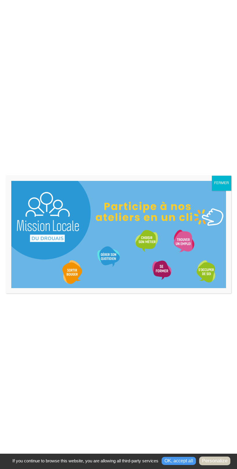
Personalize (214, 461)
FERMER (221, 183)
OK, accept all (178, 460)
